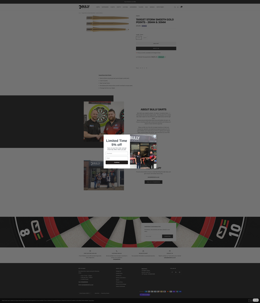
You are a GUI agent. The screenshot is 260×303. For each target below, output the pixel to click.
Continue (116, 162)
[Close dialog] (154, 136)
